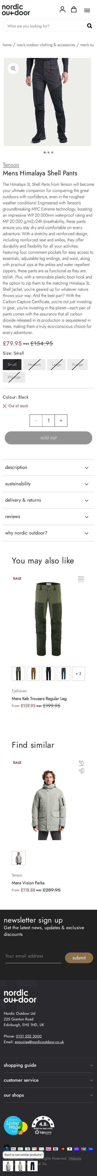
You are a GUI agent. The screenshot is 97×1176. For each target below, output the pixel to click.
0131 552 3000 (29, 1036)
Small (14, 366)
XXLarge (16, 378)
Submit (79, 957)
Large (58, 366)
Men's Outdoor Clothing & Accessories (46, 45)
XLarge (80, 366)
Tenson (11, 165)
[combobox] (48, 25)
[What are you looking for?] (89, 26)
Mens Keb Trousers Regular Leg (39, 698)
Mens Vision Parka (28, 883)
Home (7, 45)
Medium (36, 366)
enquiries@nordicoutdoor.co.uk (39, 1042)
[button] (74, 10)
